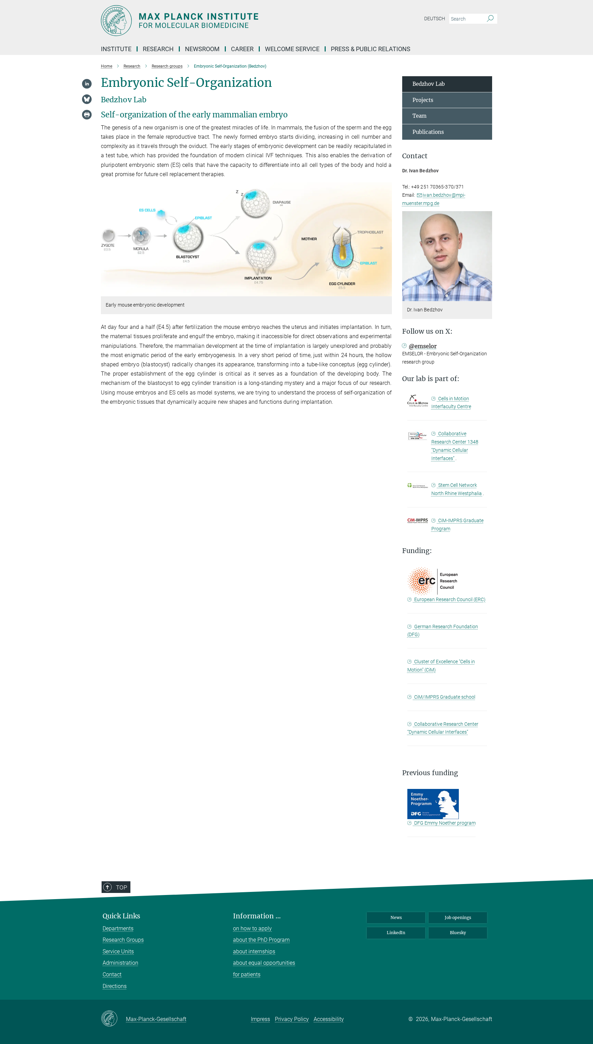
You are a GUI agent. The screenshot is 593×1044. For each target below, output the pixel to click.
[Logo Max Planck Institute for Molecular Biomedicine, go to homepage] (229, 20)
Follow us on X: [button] (427, 331)
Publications (428, 132)
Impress (260, 1019)
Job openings (458, 917)
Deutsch (434, 18)
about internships (254, 951)
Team (419, 116)
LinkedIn (396, 932)
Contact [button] (415, 156)
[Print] (87, 115)
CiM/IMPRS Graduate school (444, 697)
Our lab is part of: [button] (431, 379)
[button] (386, 291)
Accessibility (329, 1019)
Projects (422, 100)
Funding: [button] (417, 551)
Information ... (257, 916)
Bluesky (458, 932)
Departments (118, 928)
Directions (115, 986)
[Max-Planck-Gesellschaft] (113, 1019)
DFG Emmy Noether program (444, 823)
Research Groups (123, 940)
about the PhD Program (261, 940)
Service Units (118, 951)
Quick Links (121, 916)
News (396, 917)
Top (121, 887)
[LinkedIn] (87, 84)
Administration (120, 963)
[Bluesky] (87, 99)
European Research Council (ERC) (449, 599)
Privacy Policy (292, 1019)
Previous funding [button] (430, 773)
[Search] (490, 19)
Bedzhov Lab (428, 84)
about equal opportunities (264, 963)
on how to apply (252, 928)
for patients (246, 974)
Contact (112, 974)
